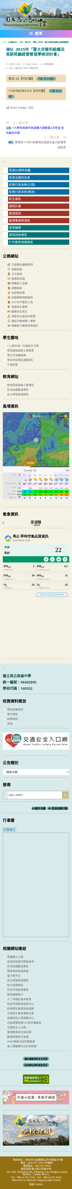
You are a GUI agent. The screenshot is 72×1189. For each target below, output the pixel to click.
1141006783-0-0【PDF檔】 (27, 91)
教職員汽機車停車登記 (24, 325)
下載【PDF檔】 (46, 78)
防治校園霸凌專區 (17, 389)
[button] (36, 34)
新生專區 (15, 199)
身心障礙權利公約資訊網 (22, 1046)
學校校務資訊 (15, 709)
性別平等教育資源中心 (20, 1004)
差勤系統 (16, 269)
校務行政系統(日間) (22, 185)
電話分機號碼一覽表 (23, 321)
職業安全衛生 (19, 311)
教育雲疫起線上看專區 (20, 385)
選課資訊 (15, 213)
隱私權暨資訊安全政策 (36, 1058)
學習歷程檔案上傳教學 (20, 350)
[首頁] (4, 42)
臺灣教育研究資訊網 (19, 1032)
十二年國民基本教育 (19, 999)
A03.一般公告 (15, 68)
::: (4, 161)
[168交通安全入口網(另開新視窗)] (36, 746)
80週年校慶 (39, 808)
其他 (10, 723)
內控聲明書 (18, 292)
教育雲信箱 (18, 278)
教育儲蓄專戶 (15, 994)
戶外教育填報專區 (21, 242)
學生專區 (12, 714)
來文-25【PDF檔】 (21, 78)
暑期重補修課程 (19, 220)
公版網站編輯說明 (22, 264)
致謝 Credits (36, 1184)
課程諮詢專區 (18, 235)
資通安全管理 (19, 306)
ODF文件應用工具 (22, 302)
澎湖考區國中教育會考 (20, 961)
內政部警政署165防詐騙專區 (24, 1022)
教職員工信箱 (19, 283)
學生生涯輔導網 (16, 355)
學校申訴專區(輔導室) (20, 360)
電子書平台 (14, 975)
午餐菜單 (12, 364)
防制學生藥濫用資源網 (20, 1008)
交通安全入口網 (16, 1027)
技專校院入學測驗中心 (20, 1018)
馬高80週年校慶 (20, 170)
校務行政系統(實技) (22, 192)
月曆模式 (9, 830)
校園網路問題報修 (22, 297)
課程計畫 (15, 206)
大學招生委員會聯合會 (20, 1013)
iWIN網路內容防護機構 (21, 1041)
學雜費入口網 (15, 957)
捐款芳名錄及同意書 (23, 316)
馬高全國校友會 (19, 177)
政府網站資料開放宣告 (36, 1064)
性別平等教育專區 (17, 989)
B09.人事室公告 (30, 68)
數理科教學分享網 (17, 1036)
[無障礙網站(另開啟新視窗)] (36, 1078)
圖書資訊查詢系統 (17, 971)
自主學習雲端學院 (17, 394)
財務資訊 (12, 719)
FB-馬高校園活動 (58, 808)
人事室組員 (48, 64)
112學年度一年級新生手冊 (23, 345)
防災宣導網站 (15, 985)
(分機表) (48, 1162)
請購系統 (16, 288)
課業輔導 (15, 228)
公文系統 (16, 274)
